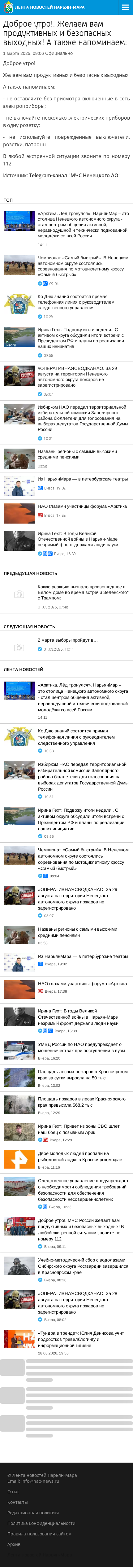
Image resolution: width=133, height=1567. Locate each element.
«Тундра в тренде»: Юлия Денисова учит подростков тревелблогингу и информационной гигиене (81, 1339)
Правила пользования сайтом (39, 1534)
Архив (13, 1544)
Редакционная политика (33, 1513)
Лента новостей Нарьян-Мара (39, 1555)
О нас (13, 1492)
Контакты (17, 1502)
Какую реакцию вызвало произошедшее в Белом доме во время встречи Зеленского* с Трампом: (83, 592)
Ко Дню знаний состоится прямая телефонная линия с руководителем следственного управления (76, 302)
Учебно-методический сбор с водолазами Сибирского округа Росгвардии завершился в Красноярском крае (83, 1266)
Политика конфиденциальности (41, 1523)
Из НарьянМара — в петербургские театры (83, 478)
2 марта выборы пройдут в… (68, 640)
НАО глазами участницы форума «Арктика (82, 506)
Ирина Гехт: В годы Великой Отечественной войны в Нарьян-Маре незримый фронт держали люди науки (78, 539)
